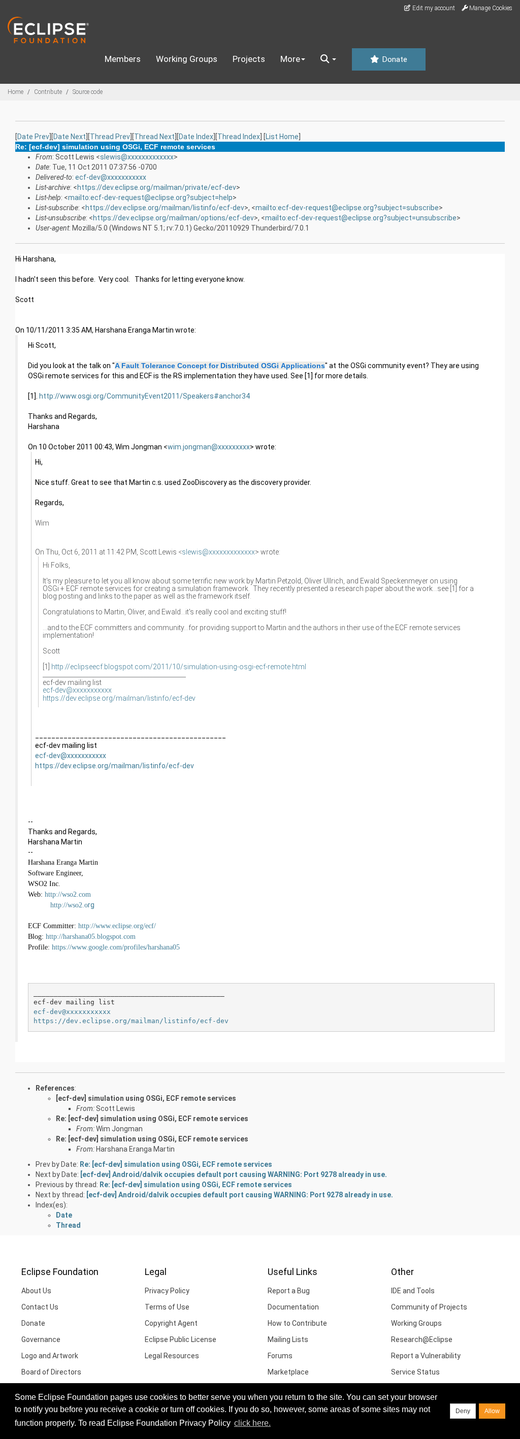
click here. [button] (252, 1423)
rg (72, 905)
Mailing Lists (288, 1339)
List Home (282, 137)
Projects (249, 59)
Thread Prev (110, 137)
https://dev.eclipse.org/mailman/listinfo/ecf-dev (164, 208)
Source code (88, 91)
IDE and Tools (413, 1291)
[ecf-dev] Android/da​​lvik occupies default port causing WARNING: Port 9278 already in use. (233, 1174)
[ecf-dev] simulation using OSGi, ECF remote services (146, 1098)
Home (15, 91)
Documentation (293, 1307)
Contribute (48, 91)
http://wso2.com (68, 894)
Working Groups (186, 59)
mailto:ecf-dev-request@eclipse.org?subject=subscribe (347, 208)
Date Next (69, 137)
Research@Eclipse (421, 1339)
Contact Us (39, 1307)
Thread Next (154, 137)
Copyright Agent (171, 1323)
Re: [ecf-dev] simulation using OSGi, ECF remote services (152, 1119)
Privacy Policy (167, 1291)
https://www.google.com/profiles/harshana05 (116, 947)
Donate (393, 59)
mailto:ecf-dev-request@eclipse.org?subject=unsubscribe (361, 218)
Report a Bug (289, 1291)
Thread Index (238, 137)
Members (123, 59)
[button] (328, 59)
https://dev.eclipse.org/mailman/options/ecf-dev (173, 218)
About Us (36, 1291)
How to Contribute (297, 1323)
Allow (492, 1411)
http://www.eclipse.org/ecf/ (117, 926)
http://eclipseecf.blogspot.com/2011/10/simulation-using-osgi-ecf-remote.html (178, 667)
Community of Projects (429, 1307)
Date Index (196, 137)
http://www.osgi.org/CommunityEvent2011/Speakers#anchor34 (144, 396)
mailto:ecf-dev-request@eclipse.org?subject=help (150, 197)
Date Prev (33, 137)
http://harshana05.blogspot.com (91, 936)
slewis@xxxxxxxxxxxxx (137, 157)
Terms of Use (167, 1307)
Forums (280, 1356)
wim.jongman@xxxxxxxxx (209, 447)
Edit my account (433, 8)
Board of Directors (51, 1372)
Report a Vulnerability (426, 1356)
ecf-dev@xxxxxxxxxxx (110, 177)
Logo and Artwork (49, 1356)
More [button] (290, 59)
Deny (463, 1411)
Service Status (415, 1372)
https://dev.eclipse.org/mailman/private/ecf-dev (156, 187)
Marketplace (288, 1372)
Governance (40, 1339)
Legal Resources (172, 1356)
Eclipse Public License (180, 1339)
